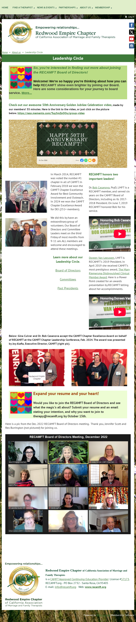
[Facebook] (131, 25)
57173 (125, 579)
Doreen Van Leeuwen (101, 258)
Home (5, 52)
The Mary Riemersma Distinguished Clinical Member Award (109, 273)
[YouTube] (131, 39)
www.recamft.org (95, 587)
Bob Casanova (101, 187)
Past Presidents (68, 288)
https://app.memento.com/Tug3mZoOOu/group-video (51, 113)
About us (16, 52)
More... (27, 93)
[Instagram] (131, 45)
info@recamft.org (65, 587)
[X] (131, 32)
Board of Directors (68, 270)
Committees (68, 279)
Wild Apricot (103, 615)
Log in (131, 16)
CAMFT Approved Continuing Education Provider (79, 579)
